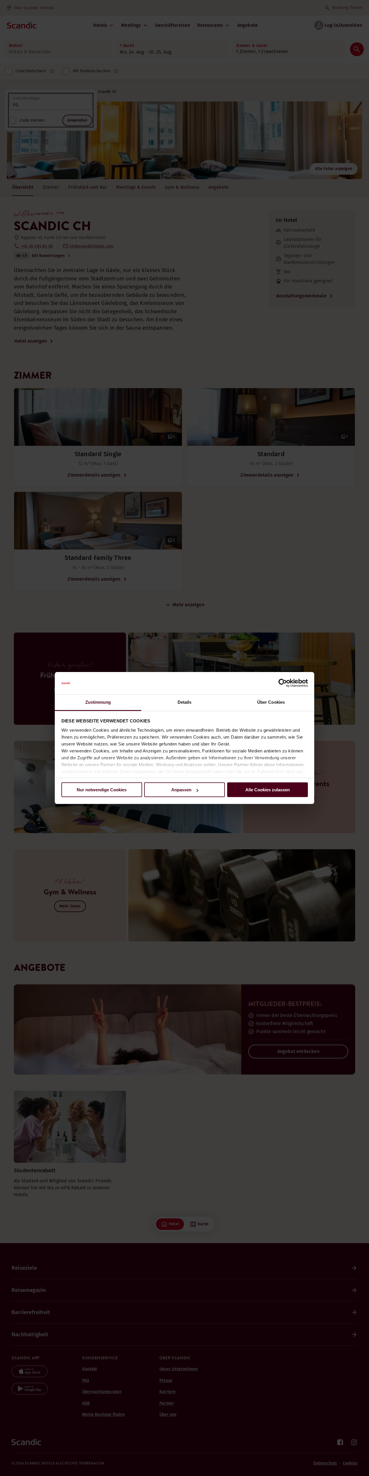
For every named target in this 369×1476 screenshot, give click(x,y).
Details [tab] (185, 702)
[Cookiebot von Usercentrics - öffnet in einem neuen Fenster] (282, 683)
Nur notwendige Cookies (102, 789)
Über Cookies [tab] (271, 702)
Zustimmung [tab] (98, 702)
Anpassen (181, 789)
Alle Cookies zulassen (267, 789)
